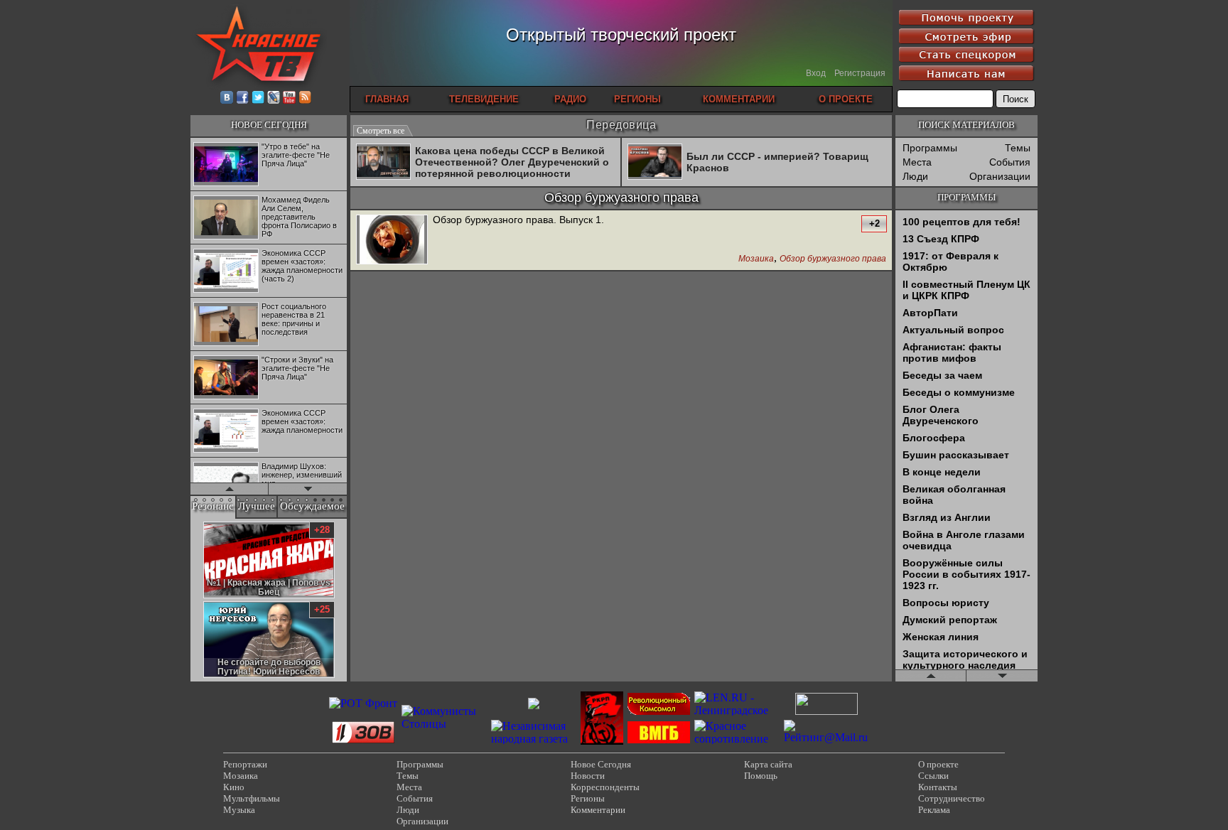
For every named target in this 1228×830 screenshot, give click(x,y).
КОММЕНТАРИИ (739, 99)
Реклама (934, 809)
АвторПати (930, 312)
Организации (999, 176)
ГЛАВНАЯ (387, 99)
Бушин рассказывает (956, 454)
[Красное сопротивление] (737, 739)
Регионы (588, 798)
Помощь (760, 775)
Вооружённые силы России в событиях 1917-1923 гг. (966, 574)
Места (917, 162)
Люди (915, 176)
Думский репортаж (950, 619)
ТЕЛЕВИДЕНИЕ (484, 99)
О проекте (938, 764)
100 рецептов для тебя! (961, 221)
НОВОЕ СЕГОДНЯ (269, 124)
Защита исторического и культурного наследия (965, 659)
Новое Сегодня (601, 764)
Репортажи (245, 764)
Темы (1017, 147)
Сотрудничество (951, 798)
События (1009, 162)
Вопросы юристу (946, 602)
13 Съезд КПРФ (941, 238)
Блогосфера (934, 437)
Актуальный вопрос (953, 329)
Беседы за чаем (942, 375)
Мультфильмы (251, 798)
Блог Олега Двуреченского (941, 415)
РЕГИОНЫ (637, 99)
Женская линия (941, 636)
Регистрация (859, 73)
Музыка (239, 809)
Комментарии (598, 809)
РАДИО (570, 99)
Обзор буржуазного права (833, 259)
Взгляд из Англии (947, 517)
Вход (816, 73)
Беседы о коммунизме (959, 392)
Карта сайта (768, 764)
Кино (233, 787)
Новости (588, 775)
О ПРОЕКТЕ (846, 99)
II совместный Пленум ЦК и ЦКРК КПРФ (966, 290)
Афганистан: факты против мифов (952, 352)
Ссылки (933, 775)
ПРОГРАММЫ (966, 197)
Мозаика (756, 259)
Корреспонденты (605, 787)
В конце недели (942, 472)
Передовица (621, 125)
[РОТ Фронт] (363, 703)
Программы (930, 147)
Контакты (937, 787)
